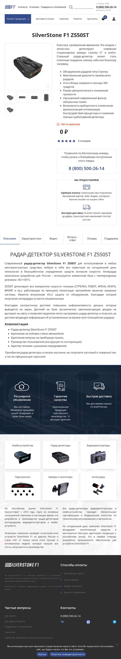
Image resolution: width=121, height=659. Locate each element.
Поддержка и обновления (53, 7)
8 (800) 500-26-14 (106, 7)
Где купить (92, 18)
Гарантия (63, 18)
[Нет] (117, 644)
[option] (28, 66)
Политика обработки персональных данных (28, 637)
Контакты (23, 7)
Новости (77, 18)
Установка (34, 7)
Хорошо (42, 654)
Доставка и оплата (45, 18)
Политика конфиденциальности (67, 654)
